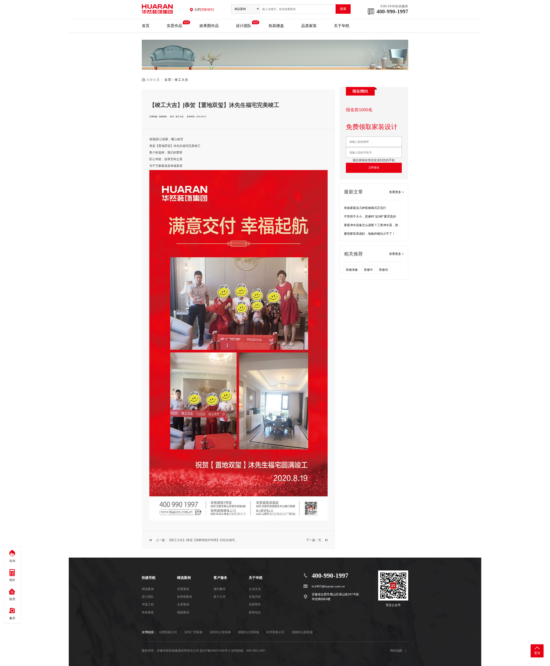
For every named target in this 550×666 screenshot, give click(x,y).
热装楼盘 (276, 26)
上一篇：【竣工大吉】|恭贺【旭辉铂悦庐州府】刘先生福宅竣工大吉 (197, 540)
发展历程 (255, 596)
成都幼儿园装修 (302, 632)
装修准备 (352, 269)
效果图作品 (209, 26)
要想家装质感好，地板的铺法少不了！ (369, 233)
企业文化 (255, 589)
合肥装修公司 (168, 632)
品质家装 (309, 26)
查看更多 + (396, 192)
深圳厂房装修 (193, 632)
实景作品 (174, 25)
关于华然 (341, 26)
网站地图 (396, 650)
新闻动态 (255, 612)
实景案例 (183, 589)
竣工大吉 (181, 79)
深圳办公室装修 (220, 632)
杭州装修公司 (275, 632)
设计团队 (243, 25)
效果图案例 (184, 596)
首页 (146, 26)
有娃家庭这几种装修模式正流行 (365, 208)
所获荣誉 (255, 604)
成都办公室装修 (248, 632)
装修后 (383, 269)
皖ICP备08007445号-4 (215, 650)
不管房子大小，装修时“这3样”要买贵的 (370, 216)
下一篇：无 (313, 540)
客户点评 (220, 596)
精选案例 (148, 589)
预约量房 (220, 589)
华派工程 (148, 604)
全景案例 (183, 604)
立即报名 (373, 167)
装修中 (368, 269)
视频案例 (183, 612)
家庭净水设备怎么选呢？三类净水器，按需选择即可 (378, 225)
